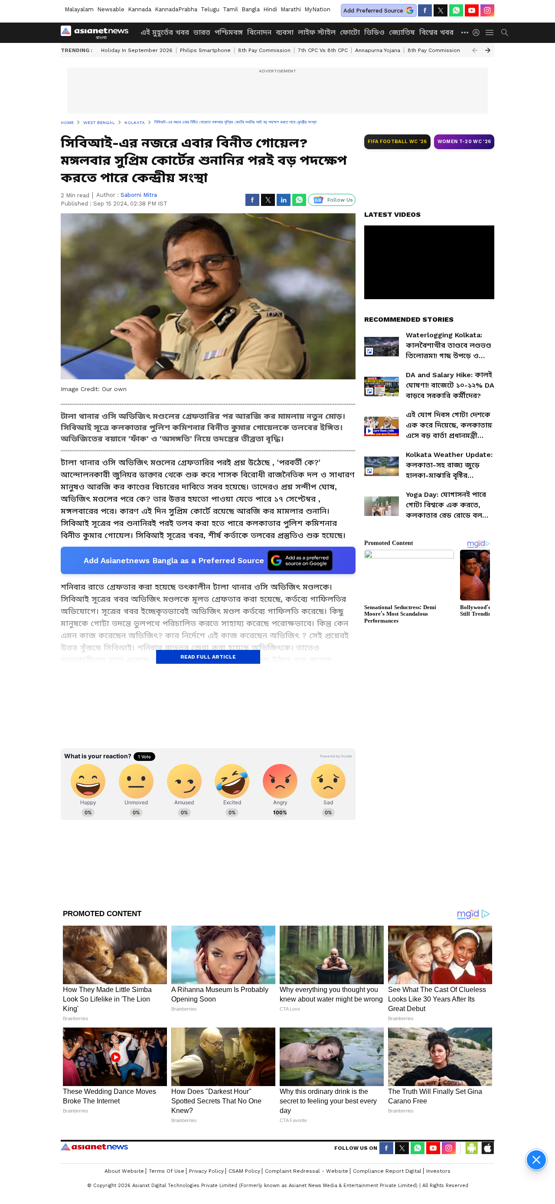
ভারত (201, 32)
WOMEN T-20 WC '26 (464, 141)
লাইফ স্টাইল (317, 32)
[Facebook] (425, 10)
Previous (474, 50)
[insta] (487, 10)
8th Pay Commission (264, 50)
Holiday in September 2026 (137, 50)
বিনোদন (259, 32)
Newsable (110, 9)
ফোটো (350, 32)
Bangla (251, 9)
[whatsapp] (456, 10)
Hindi (270, 9)
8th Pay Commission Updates (446, 50)
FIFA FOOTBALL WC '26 (397, 141)
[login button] (478, 32)
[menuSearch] (504, 32)
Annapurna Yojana (377, 50)
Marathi (291, 9)
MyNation (317, 9)
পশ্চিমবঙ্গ (229, 32)
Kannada (139, 9)
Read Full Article (208, 657)
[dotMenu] (465, 32)
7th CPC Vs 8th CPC (323, 50)
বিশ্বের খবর (436, 32)
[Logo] (97, 32)
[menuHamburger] (490, 32)
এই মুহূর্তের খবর (164, 32)
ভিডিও (374, 32)
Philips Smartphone (205, 50)
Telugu (210, 9)
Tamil (230, 9)
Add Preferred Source (373, 10)
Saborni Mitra (139, 195)
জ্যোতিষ (402, 32)
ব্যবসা (285, 32)
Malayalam (79, 9)
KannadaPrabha (176, 9)
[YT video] (472, 10)
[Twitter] (440, 10)
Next (487, 50)
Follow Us (340, 200)
